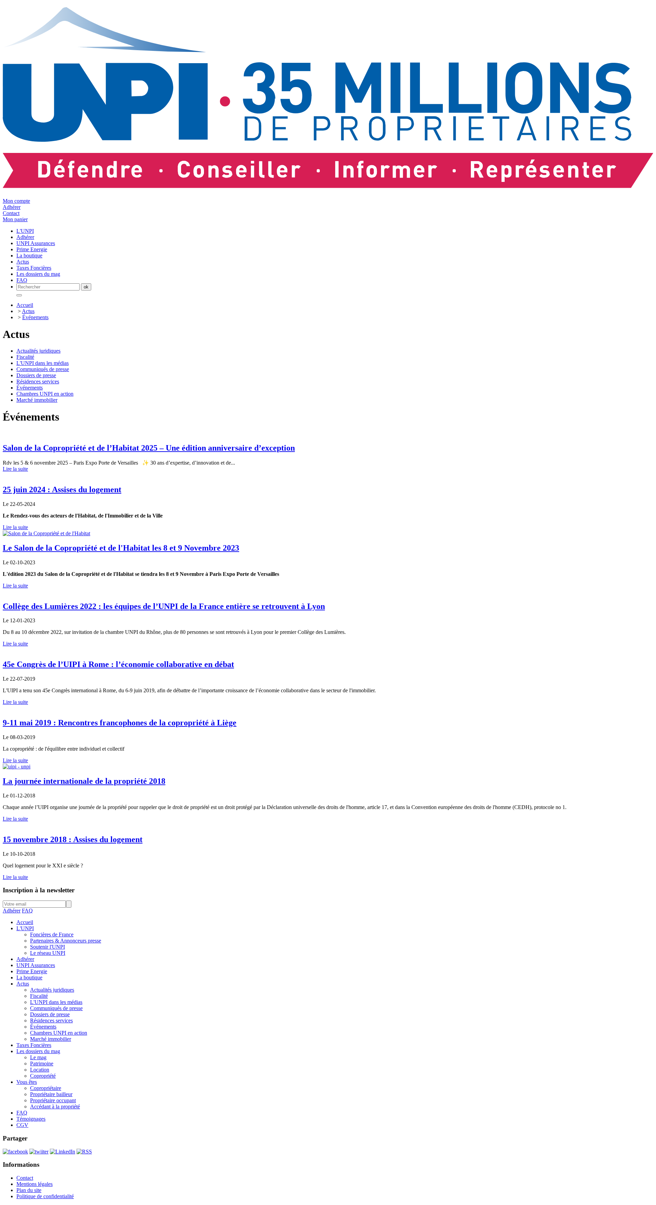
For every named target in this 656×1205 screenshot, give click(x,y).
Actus (28, 311)
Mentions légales (34, 1184)
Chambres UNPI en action (44, 394)
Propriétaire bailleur (51, 1094)
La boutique (29, 977)
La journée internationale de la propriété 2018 (84, 781)
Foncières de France (51, 934)
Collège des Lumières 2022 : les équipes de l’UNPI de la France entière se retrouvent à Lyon (164, 606)
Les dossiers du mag (38, 1051)
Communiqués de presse (42, 369)
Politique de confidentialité (45, 1196)
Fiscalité (25, 357)
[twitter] (39, 1151)
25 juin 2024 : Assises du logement (62, 489)
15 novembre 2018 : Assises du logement (72, 839)
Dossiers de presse (36, 375)
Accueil (24, 305)
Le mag (38, 1057)
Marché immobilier (36, 400)
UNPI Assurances (35, 965)
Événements (35, 317)
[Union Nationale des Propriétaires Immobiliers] (328, 184)
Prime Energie (31, 971)
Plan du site (28, 1190)
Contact (11, 213)
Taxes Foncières (33, 1045)
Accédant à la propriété (55, 1106)
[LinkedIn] (62, 1151)
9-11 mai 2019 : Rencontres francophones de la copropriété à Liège (119, 722)
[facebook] (15, 1151)
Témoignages (30, 1119)
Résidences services (37, 381)
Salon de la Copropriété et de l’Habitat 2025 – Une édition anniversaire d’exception (149, 447)
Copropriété (43, 1076)
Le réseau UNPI (47, 953)
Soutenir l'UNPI (47, 947)
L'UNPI (25, 928)
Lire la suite (15, 469)
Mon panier (15, 219)
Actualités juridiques (38, 351)
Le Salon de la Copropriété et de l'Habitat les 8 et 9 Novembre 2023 (121, 547)
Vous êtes (26, 1082)
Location (39, 1070)
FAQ (27, 910)
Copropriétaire (45, 1088)
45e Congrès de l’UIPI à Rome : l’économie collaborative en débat (118, 664)
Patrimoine (41, 1063)
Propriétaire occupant (53, 1100)
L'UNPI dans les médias (42, 363)
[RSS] (84, 1151)
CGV (22, 1125)
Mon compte (16, 201)
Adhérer (11, 207)
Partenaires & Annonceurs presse (65, 941)
